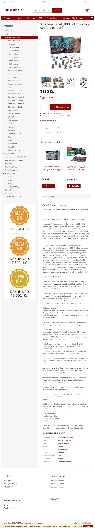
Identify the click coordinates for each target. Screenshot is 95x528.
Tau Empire (12, 143)
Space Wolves (14, 51)
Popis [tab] (44, 197)
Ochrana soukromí (57, 484)
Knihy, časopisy (13, 187)
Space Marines (13, 47)
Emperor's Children (15, 90)
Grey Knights (14, 57)
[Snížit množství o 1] (49, 108)
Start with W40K (14, 41)
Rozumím (88, 526)
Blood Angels (14, 60)
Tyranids (11, 147)
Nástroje (11, 183)
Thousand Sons (14, 114)
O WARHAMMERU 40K (13, 197)
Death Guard (13, 110)
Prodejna (7, 480)
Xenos (10, 124)
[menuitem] (7, 18)
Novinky (8, 34)
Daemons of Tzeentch (16, 104)
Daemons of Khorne (15, 100)
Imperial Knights (14, 80)
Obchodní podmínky (57, 480)
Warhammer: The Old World (15, 157)
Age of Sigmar (10, 153)
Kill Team (8, 163)
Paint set (11, 177)
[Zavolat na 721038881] (7, 2)
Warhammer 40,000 (12, 37)
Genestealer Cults (14, 134)
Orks (10, 140)
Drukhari (11, 130)
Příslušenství (10, 173)
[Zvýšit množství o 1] (49, 105)
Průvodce (8, 31)
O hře (6, 505)
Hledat (57, 10)
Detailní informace (47, 120)
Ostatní (8, 190)
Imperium (11, 44)
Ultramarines (13, 54)
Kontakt (45, 2)
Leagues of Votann (15, 150)
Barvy (10, 180)
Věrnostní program (57, 487)
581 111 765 (9, 487)
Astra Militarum (14, 77)
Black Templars (14, 67)
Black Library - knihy (12, 170)
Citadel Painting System (13, 508)
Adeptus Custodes (15, 84)
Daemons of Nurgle (15, 107)
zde (81, 526)
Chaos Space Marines (16, 94)
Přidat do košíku (62, 107)
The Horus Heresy (11, 167)
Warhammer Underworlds (14, 160)
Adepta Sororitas (14, 74)
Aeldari (10, 127)
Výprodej (8, 193)
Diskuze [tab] (51, 197)
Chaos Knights (13, 120)
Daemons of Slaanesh (16, 97)
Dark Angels (13, 64)
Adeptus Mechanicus (16, 70)
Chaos (10, 87)
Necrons (11, 137)
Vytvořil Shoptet (85, 523)
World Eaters (13, 117)
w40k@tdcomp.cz (10, 484)
